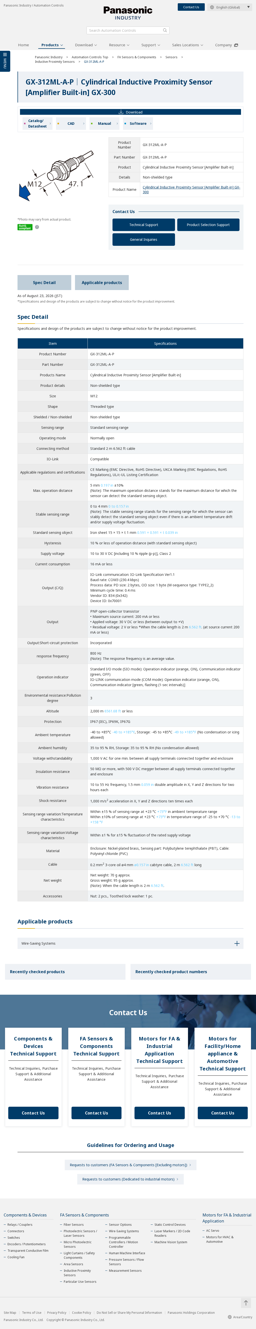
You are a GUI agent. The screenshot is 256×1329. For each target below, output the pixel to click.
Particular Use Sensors (80, 1281)
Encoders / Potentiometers (27, 1244)
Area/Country (242, 1317)
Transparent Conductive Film (28, 1250)
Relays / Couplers (20, 1224)
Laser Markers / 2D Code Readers (172, 1233)
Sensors (172, 57)
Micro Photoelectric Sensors (78, 1244)
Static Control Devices (170, 1224)
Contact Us (191, 7)
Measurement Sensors (125, 1270)
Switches (14, 1237)
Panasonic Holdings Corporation (191, 1312)
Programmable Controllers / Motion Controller (123, 1242)
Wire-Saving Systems (124, 1231)
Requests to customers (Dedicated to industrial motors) (128, 1179)
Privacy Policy (56, 1312)
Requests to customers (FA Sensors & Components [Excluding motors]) (128, 1164)
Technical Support (143, 224)
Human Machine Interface (127, 1253)
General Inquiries (143, 239)
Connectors (16, 1231)
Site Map (10, 1312)
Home (23, 44)
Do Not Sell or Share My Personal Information (129, 1312)
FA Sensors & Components (137, 57)
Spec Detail (44, 282)
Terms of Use (32, 1312)
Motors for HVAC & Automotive (220, 1239)
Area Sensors (73, 1264)
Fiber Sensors (74, 1224)
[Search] (165, 30)
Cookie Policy (81, 1312)
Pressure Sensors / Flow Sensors (126, 1261)
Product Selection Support (208, 224)
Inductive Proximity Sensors (55, 62)
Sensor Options (120, 1224)
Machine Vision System (170, 1242)
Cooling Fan (16, 1257)
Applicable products (102, 282)
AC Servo (212, 1230)
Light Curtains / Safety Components (79, 1255)
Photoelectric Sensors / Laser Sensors (80, 1233)
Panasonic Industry (48, 57)
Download (84, 44)
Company (223, 44)
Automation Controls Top (90, 57)
